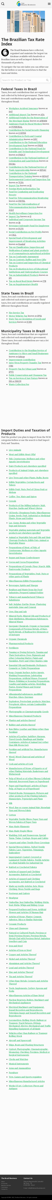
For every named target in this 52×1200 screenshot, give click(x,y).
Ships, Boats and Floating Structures (26, 1044)
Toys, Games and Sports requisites (25, 1077)
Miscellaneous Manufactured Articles (27, 1081)
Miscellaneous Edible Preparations (25, 581)
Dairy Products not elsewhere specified (27, 466)
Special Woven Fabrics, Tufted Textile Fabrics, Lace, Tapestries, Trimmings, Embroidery (27, 850)
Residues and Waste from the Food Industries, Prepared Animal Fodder (26, 591)
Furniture (13, 1072)
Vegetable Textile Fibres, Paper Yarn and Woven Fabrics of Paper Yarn (28, 820)
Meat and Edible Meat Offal (22, 454)
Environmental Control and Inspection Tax (29, 179)
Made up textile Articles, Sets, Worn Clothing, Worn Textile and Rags (26, 887)
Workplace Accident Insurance (23, 108)
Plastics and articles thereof (22, 720)
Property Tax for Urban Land (23, 369)
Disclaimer (4, 1183)
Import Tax (14, 216)
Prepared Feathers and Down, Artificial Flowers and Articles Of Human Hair (27, 911)
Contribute (4, 1187)
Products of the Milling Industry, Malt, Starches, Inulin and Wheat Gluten (27, 507)
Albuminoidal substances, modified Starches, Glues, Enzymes (25, 695)
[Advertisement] (32, 408)
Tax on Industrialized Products (23, 275)
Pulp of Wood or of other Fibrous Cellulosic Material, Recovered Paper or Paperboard (29, 780)
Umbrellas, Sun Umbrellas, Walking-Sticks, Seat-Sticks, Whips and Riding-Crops (29, 904)
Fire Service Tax (16, 312)
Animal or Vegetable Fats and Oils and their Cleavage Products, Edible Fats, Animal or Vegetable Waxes (29, 540)
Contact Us (4, 1189)
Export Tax (14, 185)
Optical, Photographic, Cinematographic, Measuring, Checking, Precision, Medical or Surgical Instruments (29, 1052)
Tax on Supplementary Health (23, 284)
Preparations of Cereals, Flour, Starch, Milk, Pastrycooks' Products (30, 568)
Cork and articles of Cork (21, 764)
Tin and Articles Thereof (20, 976)
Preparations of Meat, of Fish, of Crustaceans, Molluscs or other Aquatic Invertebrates (27, 550)
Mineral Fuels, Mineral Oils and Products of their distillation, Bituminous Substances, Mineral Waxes (29, 619)
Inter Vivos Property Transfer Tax (25, 362)
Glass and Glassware (18, 928)
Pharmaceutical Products (21, 643)
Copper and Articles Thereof (22, 954)
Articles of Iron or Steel (20, 950)
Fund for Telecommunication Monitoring (28, 198)
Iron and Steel (16, 945)
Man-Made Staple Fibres (20, 831)
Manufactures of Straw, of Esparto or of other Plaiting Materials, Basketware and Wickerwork (28, 771)
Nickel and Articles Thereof (22, 959)
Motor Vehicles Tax (18, 315)
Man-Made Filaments (19, 826)
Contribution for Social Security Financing (29, 130)
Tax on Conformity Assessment (24, 256)
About (3, 1181)
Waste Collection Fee (19, 384)
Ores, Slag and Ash (18, 611)
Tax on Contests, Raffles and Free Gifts (27, 259)
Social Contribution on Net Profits (25, 232)
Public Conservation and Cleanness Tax (28, 375)
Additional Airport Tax (20, 114)
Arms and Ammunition (20, 1068)
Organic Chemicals (18, 639)
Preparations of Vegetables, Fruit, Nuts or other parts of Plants (29, 575)
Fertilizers (13, 647)
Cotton (12, 814)
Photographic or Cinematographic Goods (28, 711)
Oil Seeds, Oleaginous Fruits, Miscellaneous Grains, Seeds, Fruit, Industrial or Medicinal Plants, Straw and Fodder (29, 515)
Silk (10, 803)
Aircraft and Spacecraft (20, 1040)
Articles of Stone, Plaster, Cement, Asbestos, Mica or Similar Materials (25, 918)
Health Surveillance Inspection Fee (25, 213)
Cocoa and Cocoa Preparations (24, 562)
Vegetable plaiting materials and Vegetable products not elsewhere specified (29, 531)
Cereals (12, 501)
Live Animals (15, 450)
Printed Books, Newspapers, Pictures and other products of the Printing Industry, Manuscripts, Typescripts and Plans (28, 796)
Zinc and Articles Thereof (21, 972)
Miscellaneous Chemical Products (25, 716)
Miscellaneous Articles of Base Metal (26, 995)
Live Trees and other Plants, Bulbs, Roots (28, 477)
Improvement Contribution (22, 359)
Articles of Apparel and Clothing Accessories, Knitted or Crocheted (25, 873)
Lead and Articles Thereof (21, 967)
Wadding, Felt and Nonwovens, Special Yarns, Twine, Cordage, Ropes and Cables (28, 837)
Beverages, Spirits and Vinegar (23, 585)
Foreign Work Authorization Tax (24, 188)
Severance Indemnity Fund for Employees (29, 225)
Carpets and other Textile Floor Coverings (29, 842)
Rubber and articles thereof (22, 724)
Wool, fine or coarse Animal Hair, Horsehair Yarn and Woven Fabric (29, 809)
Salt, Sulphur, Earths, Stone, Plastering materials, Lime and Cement (27, 606)
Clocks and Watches (18, 1059)
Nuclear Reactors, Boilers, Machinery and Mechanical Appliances (29, 1001)
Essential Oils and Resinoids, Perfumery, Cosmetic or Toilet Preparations (28, 667)
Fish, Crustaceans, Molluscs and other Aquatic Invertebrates (27, 460)
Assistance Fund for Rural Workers (25, 123)
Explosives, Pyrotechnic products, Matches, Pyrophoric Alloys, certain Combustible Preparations (29, 704)
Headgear (13, 897)
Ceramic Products (17, 924)
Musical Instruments (19, 1063)
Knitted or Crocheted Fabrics (23, 867)
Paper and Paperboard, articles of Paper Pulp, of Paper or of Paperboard (28, 787)
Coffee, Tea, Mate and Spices (22, 496)
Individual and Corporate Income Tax (27, 219)
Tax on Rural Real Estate (21, 281)
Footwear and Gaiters (19, 893)
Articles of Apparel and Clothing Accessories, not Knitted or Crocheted (27, 880)
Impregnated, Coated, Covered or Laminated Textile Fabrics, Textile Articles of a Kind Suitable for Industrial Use (29, 860)
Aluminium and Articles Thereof (24, 963)
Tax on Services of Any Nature (23, 378)
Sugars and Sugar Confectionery (24, 557)
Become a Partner (6, 1185)
